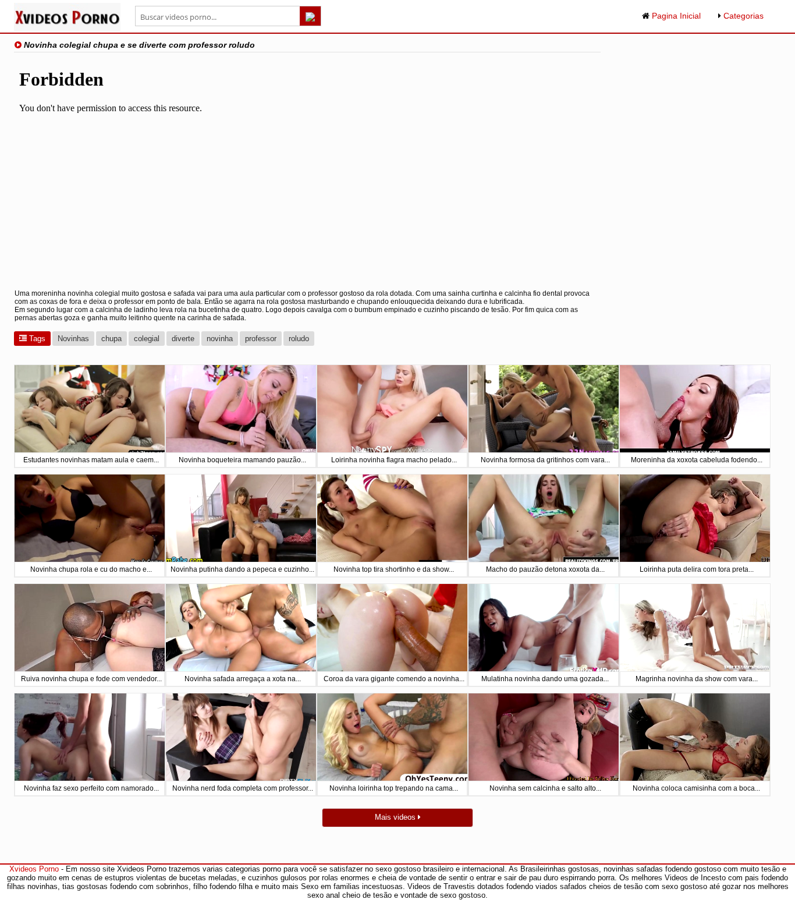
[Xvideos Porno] (67, 28)
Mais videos (396, 817)
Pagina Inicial (675, 15)
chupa (111, 338)
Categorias (742, 15)
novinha (220, 338)
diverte (183, 338)
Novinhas (73, 338)
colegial (146, 338)
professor (260, 338)
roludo (299, 338)
